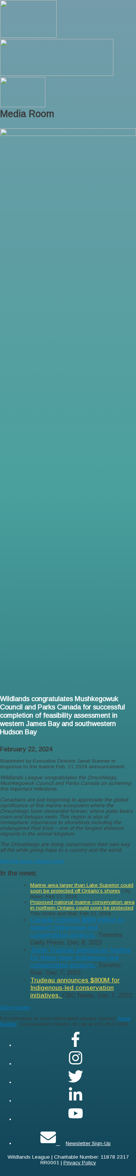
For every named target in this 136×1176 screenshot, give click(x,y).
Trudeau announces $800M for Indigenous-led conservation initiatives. (75, 988)
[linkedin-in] (75, 1101)
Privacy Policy (79, 1162)
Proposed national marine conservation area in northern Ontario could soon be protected (82, 905)
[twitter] (75, 1082)
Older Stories (15, 1007)
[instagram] (75, 1064)
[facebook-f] (75, 1045)
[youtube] (75, 1119)
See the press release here (32, 861)
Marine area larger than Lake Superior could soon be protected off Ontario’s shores (81, 888)
